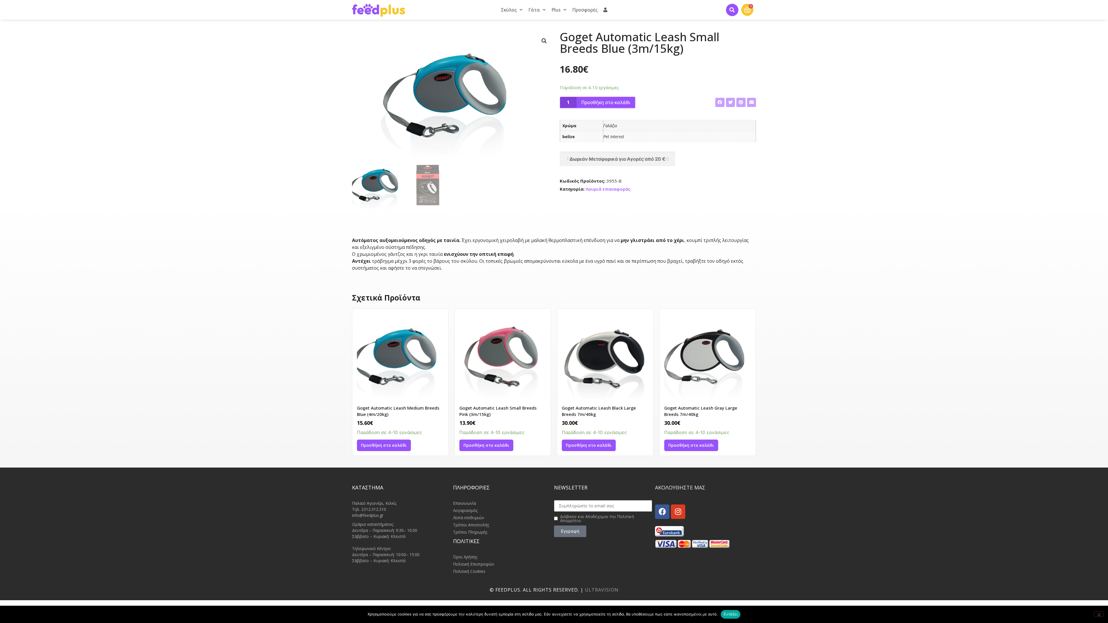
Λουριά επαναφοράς (608, 189)
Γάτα (534, 10)
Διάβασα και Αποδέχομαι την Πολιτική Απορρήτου (597, 519)
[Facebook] (662, 511)
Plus (556, 10)
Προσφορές (585, 10)
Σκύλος (509, 10)
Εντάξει (731, 614)
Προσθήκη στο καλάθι (605, 102)
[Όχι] (1099, 614)
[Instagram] (678, 511)
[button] (732, 10)
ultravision (602, 590)
